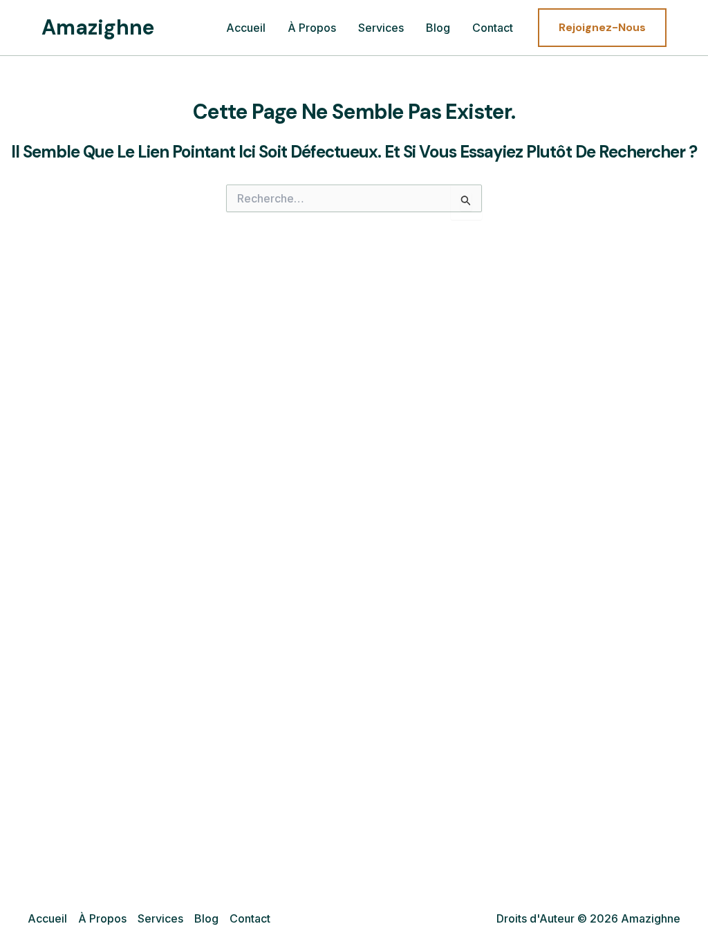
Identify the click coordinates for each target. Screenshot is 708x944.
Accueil (246, 28)
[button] (602, 27)
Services (381, 28)
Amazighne (98, 27)
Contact (492, 28)
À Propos (312, 28)
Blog (438, 28)
